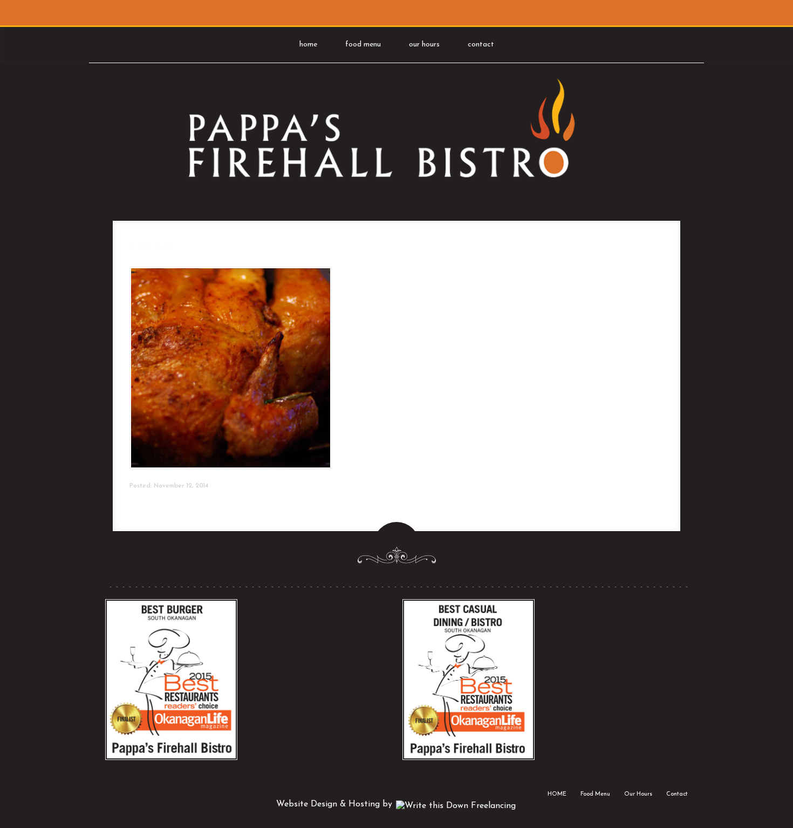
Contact (481, 44)
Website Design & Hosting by (335, 804)
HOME (308, 44)
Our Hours (424, 44)
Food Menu (363, 44)
